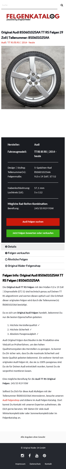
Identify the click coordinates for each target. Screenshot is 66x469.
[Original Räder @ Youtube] (36, 456)
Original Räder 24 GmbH (34, 448)
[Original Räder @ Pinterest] (44, 456)
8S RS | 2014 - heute (24, 42)
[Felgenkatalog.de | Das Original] (33, 17)
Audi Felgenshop (11, 400)
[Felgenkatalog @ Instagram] (22, 456)
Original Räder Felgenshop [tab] (23, 266)
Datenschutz (35, 464)
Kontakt (48, 464)
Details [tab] (11, 247)
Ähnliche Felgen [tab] (17, 259)
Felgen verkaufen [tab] (18, 253)
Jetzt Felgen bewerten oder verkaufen (33, 233)
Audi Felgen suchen (33, 222)
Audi (3, 42)
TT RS (11, 42)
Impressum (20, 464)
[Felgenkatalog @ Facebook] (30, 456)
